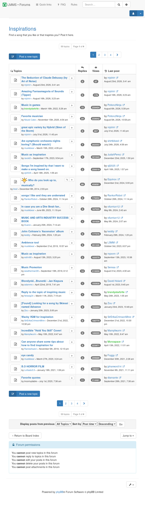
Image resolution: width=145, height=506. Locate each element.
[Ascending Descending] (107, 424)
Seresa (111, 267)
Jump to (127, 435)
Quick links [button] (45, 4)
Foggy (111, 355)
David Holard (115, 281)
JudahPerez (114, 154)
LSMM (111, 242)
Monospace (114, 341)
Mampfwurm (30, 334)
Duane (27, 224)
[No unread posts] (15, 80)
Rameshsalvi (30, 348)
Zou (26, 310)
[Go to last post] (117, 77)
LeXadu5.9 (29, 369)
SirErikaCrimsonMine (34, 320)
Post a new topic (28, 56)
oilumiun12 (114, 206)
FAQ (63, 4)
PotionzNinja (114, 105)
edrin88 (28, 257)
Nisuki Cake (30, 119)
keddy (27, 234)
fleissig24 (28, 295)
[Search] (119, 4)
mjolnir (27, 84)
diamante (113, 377)
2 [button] (99, 54)
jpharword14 (114, 366)
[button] (117, 55)
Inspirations (22, 28)
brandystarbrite (31, 108)
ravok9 (27, 158)
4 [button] (110, 54)
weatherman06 (31, 270)
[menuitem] (74, 4)
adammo (28, 284)
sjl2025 (27, 172)
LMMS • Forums (18, 4)
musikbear (29, 147)
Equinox (112, 179)
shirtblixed (113, 141)
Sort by (77, 424)
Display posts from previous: (38, 424)
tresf (15, 188)
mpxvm (112, 253)
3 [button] (105, 54)
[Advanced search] (126, 4)
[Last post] (71, 78)
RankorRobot (30, 198)
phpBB (59, 492)
